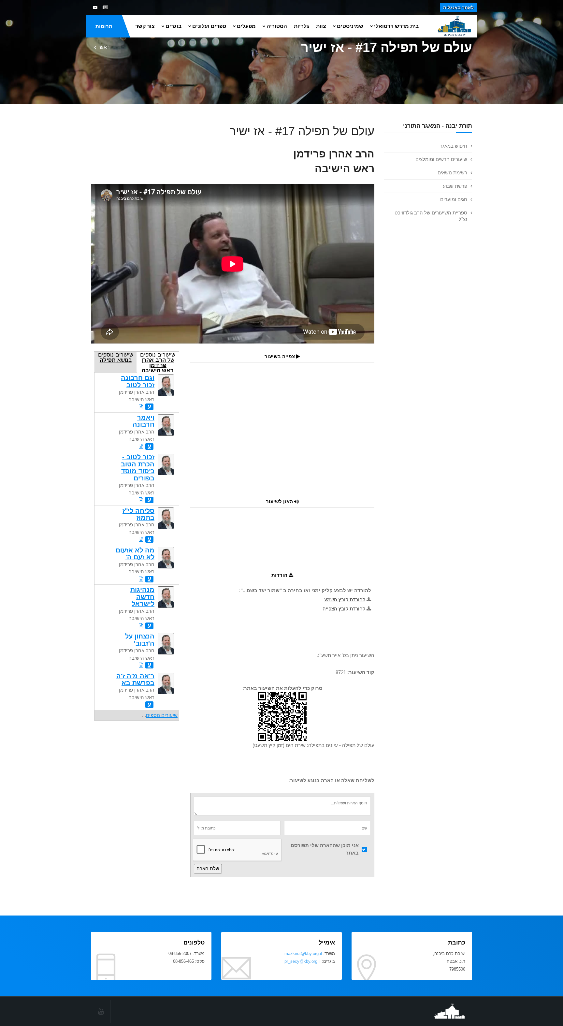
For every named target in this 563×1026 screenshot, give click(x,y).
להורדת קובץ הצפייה (344, 608)
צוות (321, 26)
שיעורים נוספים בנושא (115, 357)
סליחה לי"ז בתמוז (138, 514)
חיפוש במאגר (453, 146)
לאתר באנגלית (458, 7)
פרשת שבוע (455, 186)
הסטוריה (277, 26)
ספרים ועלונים (209, 26)
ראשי (104, 47)
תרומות (103, 26)
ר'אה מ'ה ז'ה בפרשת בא (135, 679)
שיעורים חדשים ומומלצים (441, 159)
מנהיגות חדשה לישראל (142, 596)
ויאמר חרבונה (143, 421)
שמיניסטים (350, 26)
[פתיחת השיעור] (141, 406)
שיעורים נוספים (162, 715)
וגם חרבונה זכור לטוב (137, 381)
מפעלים (246, 26)
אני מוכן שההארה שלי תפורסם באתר (325, 849)
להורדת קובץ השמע (344, 599)
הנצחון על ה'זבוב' (139, 640)
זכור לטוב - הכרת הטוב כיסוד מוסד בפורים (137, 467)
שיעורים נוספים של (157, 362)
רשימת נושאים (452, 172)
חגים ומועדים (453, 199)
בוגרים (173, 26)
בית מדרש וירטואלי (396, 26)
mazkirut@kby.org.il (303, 953)
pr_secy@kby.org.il (302, 961)
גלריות (301, 26)
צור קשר (145, 26)
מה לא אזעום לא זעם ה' (135, 554)
